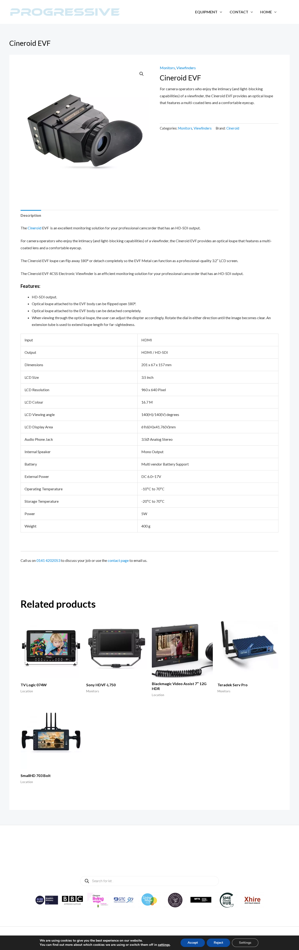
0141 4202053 (48, 560)
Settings (245, 942)
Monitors (167, 67)
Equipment (206, 12)
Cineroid (232, 128)
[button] (141, 74)
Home (266, 12)
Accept (193, 942)
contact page (118, 560)
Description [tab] (31, 215)
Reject (218, 942)
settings (164, 945)
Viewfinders (186, 67)
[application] (219, 12)
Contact (239, 12)
